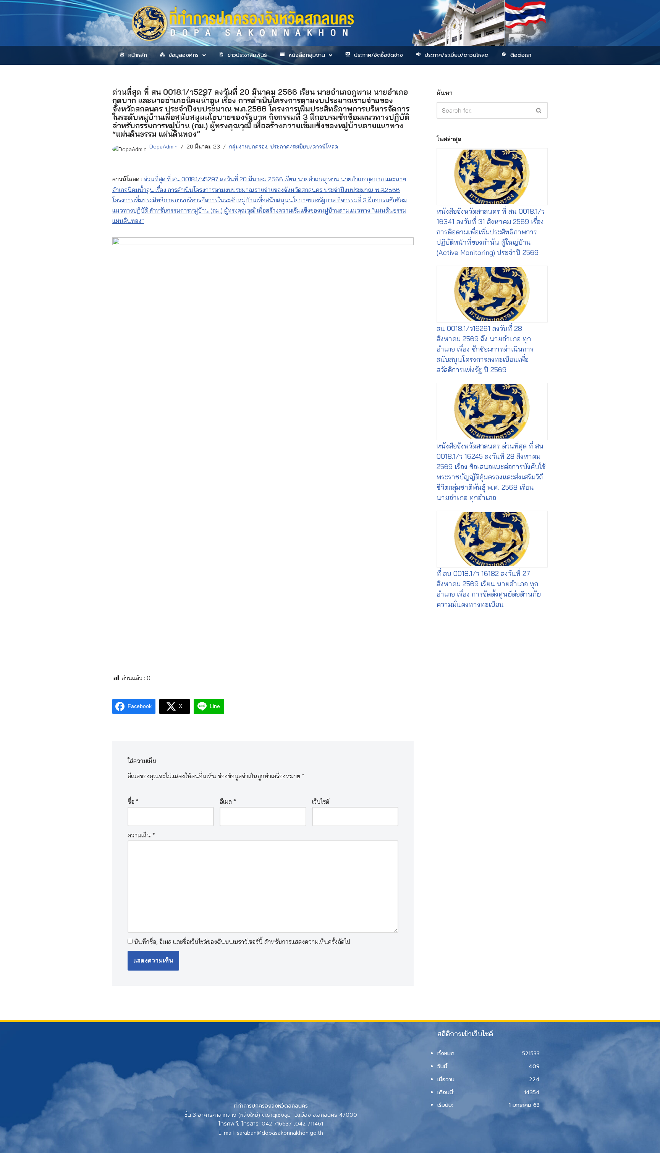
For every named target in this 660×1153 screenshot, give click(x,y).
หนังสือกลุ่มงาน (307, 55)
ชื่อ (133, 801)
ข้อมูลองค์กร (184, 55)
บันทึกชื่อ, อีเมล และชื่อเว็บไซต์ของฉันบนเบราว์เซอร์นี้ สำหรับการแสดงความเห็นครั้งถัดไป (242, 941)
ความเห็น (141, 835)
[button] (182, 55)
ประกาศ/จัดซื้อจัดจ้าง (378, 55)
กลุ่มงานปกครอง (248, 146)
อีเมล (228, 801)
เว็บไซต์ (320, 801)
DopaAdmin (163, 146)
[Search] (539, 110)
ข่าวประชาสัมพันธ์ (247, 55)
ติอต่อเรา (520, 55)
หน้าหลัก (137, 55)
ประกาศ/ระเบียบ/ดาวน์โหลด (457, 55)
